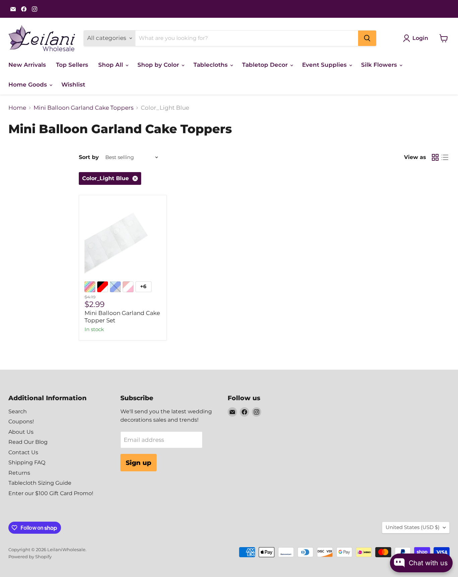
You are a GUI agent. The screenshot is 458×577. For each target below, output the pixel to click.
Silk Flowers (380, 64)
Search (17, 411)
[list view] (445, 157)
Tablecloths (211, 64)
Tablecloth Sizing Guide (39, 483)
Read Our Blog (28, 442)
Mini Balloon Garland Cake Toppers (83, 108)
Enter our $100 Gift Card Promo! (50, 493)
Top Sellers (72, 64)
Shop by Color (159, 64)
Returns (19, 473)
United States (413, 527)
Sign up (138, 463)
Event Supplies (325, 64)
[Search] (367, 38)
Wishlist (73, 84)
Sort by (89, 157)
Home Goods (28, 84)
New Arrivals (27, 64)
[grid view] (435, 157)
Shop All (111, 64)
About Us (21, 432)
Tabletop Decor (265, 64)
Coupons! (21, 421)
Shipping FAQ (26, 462)
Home (17, 108)
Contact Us (23, 452)
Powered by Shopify (30, 556)
